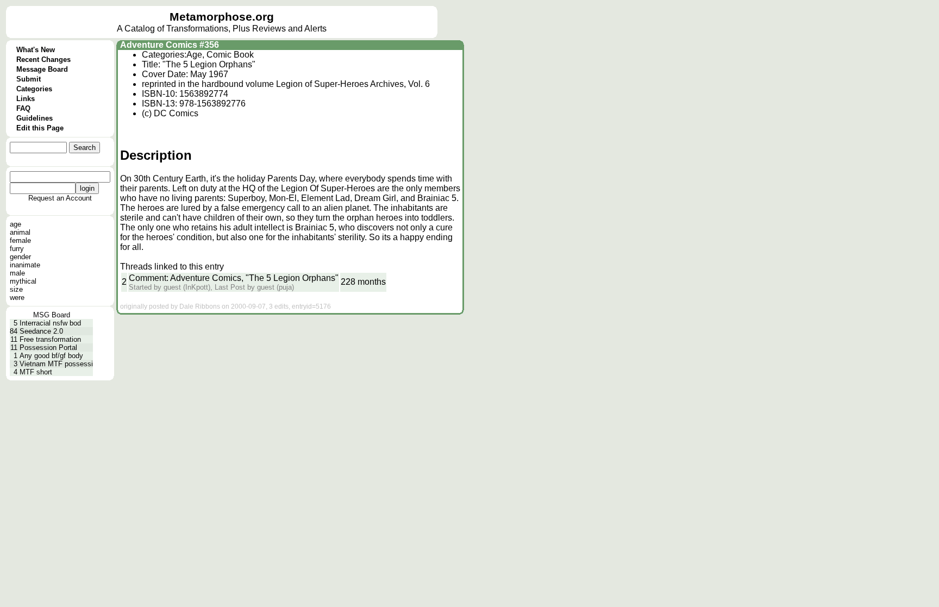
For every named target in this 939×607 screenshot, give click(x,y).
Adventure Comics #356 (169, 44)
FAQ (23, 108)
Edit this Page (40, 128)
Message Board (42, 69)
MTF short (36, 372)
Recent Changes (43, 59)
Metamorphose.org (222, 16)
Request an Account (60, 198)
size (16, 289)
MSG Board (51, 315)
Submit (28, 79)
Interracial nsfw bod (50, 323)
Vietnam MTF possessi (56, 364)
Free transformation (50, 339)
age (15, 224)
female (20, 240)
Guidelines (34, 118)
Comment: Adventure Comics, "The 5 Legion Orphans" (234, 278)
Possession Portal (48, 347)
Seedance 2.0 (41, 331)
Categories (34, 89)
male (17, 273)
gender (20, 257)
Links (25, 99)
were (17, 297)
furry (17, 249)
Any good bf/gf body (51, 356)
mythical (23, 281)
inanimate (25, 265)
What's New (35, 50)
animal (20, 232)
